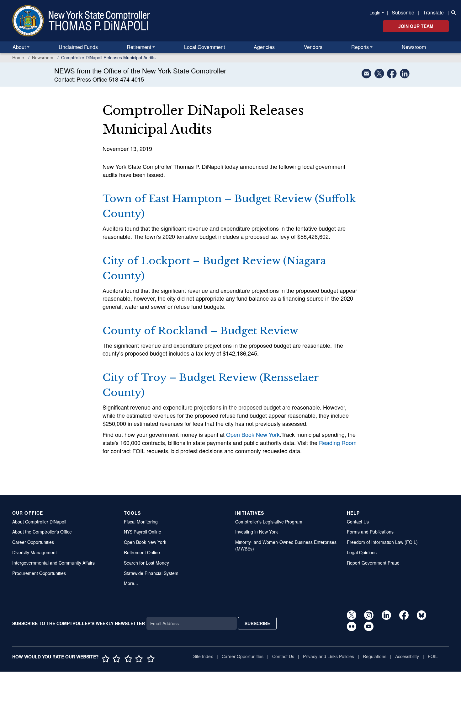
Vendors (313, 47)
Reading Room (338, 442)
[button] (452, 12)
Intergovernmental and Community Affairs (53, 563)
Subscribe (403, 12)
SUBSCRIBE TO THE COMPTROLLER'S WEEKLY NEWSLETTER (78, 623)
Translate (433, 12)
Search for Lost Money (146, 563)
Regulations (374, 656)
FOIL (433, 656)
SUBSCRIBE (257, 623)
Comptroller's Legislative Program (268, 521)
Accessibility (407, 656)
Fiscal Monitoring (141, 521)
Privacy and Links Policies (328, 656)
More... (131, 583)
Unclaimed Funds (78, 47)
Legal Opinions (362, 552)
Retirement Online (142, 552)
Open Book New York (253, 434)
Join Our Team (415, 26)
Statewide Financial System (151, 573)
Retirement (139, 47)
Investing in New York (256, 532)
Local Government (204, 47)
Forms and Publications (370, 532)
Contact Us (358, 521)
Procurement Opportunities (39, 573)
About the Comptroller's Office (42, 532)
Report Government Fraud (373, 563)
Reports (360, 47)
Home (18, 57)
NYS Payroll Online (142, 532)
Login (374, 12)
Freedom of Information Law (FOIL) (382, 542)
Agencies (264, 47)
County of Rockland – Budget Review (200, 331)
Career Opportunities (33, 542)
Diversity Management (34, 552)
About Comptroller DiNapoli (39, 521)
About (19, 47)
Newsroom (414, 47)
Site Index (203, 656)
